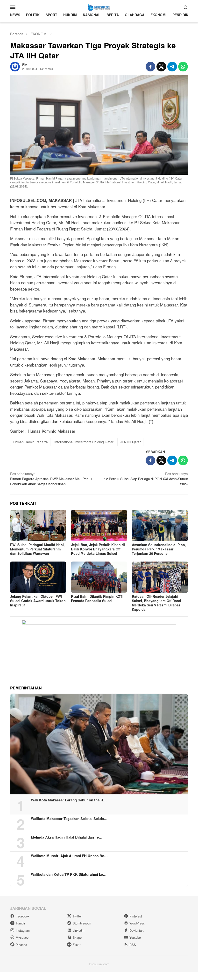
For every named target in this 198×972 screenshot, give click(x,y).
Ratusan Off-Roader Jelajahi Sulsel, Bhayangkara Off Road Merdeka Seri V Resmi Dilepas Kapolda (156, 603)
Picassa (21, 944)
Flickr (76, 944)
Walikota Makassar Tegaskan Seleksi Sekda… (69, 818)
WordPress (137, 923)
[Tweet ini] (161, 66)
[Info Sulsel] (99, 6)
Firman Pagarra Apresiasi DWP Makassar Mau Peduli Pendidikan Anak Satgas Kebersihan (51, 478)
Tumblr (20, 923)
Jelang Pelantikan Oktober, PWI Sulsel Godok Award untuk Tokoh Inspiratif (38, 600)
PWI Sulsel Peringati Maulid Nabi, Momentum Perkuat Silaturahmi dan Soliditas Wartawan (37, 549)
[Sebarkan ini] (150, 66)
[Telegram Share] (172, 66)
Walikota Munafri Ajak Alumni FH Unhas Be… (69, 856)
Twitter (77, 916)
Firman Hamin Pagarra (30, 441)
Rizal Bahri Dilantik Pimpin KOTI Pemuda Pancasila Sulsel (97, 598)
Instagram (23, 930)
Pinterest (135, 916)
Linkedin (78, 930)
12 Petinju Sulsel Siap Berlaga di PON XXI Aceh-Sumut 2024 (146, 478)
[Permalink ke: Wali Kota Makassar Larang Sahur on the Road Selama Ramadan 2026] (99, 744)
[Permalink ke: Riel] (15, 65)
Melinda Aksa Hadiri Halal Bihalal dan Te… (66, 837)
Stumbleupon (82, 923)
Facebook (22, 916)
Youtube (135, 937)
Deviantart (136, 930)
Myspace (22, 937)
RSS (132, 944)
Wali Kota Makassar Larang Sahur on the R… (69, 800)
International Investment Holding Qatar (83, 441)
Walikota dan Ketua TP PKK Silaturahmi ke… (68, 874)
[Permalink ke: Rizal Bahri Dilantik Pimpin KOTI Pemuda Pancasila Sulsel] (99, 577)
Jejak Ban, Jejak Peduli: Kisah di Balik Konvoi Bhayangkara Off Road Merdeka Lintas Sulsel (98, 549)
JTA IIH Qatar (130, 441)
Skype (77, 937)
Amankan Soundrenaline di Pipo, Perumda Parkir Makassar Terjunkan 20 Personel (159, 549)
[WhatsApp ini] (183, 66)
